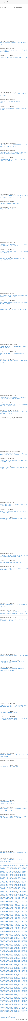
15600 (15, 915)
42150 (25, 1010)
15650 (19, 915)
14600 (1, 913)
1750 (7, 870)
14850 (19, 913)
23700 (22, 944)
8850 (1, 893)
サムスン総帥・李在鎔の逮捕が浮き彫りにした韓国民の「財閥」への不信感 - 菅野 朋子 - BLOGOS (13, 719)
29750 (25, 966)
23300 (22, 943)
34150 (25, 981)
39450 (5, 1001)
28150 (25, 960)
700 (3, 867)
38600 (1, 998)
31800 (1, 974)
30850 (19, 970)
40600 (1, 1006)
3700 (16, 875)
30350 (12, 968)
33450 (5, 980)
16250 (5, 918)
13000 (1, 907)
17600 (15, 923)
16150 (25, 917)
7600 (7, 888)
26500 (22, 954)
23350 (25, 943)
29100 (8, 964)
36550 (25, 990)
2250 (10, 871)
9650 (21, 894)
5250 (1, 881)
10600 (1, 898)
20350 (12, 933)
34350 (12, 983)
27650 (19, 958)
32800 (15, 977)
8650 (16, 891)
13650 (19, 908)
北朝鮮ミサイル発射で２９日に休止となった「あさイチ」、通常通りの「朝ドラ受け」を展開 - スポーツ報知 (13, 152)
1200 (1, 868)
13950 (12, 910)
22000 (15, 938)
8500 (7, 891)
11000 (1, 900)
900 (12, 867)
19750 (25, 930)
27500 (8, 958)
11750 (25, 901)
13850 (5, 910)
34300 (8, 983)
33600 (15, 980)
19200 (15, 928)
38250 (5, 997)
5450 (13, 881)
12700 (8, 905)
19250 (19, 928)
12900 (22, 905)
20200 (1, 933)
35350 (25, 986)
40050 (19, 1003)
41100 (8, 1007)
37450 (5, 994)
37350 (25, 993)
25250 (19, 950)
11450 (5, 901)
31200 (15, 971)
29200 (15, 964)
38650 (5, 998)
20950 (25, 934)
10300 (8, 897)
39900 (8, 1003)
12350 (12, 904)
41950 (12, 1010)
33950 (12, 981)
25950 (12, 953)
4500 (10, 878)
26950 (25, 956)
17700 (22, 923)
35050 (5, 986)
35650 (19, 987)
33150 (12, 978)
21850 (5, 938)
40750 (12, 1006)
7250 (13, 887)
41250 (19, 1007)
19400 (1, 930)
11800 (1, 903)
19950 (12, 931)
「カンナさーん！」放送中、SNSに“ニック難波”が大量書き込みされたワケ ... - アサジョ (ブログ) (14, 405)
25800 (1, 953)
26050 (19, 953)
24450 (19, 947)
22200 (1, 940)
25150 (12, 950)
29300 (22, 964)
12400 (15, 904)
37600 (15, 994)
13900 (8, 910)
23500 (8, 944)
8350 (24, 890)
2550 (1, 872)
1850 (13, 870)
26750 (12, 956)
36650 (5, 991)
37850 (5, 996)
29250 (19, 964)
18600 (1, 927)
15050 (5, 914)
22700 (8, 941)
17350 (25, 921)
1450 (16, 868)
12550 (25, 904)
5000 (13, 880)
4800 (1, 880)
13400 (1, 908)
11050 (5, 900)
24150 (25, 945)
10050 (19, 895)
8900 (4, 893)
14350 (12, 911)
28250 (5, 961)
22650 (5, 941)
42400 (15, 1011)
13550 (12, 908)
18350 (12, 925)
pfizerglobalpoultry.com (7, 2)
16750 (12, 920)
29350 (25, 964)
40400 (15, 1004)
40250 (5, 1004)
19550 (12, 930)
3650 (13, 875)
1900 (16, 870)
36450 (19, 990)
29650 (19, 966)
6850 (16, 885)
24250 (5, 947)
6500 (21, 884)
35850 (5, 988)
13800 (1, 910)
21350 (25, 935)
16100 (22, 917)
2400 (19, 871)
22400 (15, 940)
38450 (19, 997)
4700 (21, 878)
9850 (7, 895)
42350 (12, 1011)
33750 (25, 980)
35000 (1, 986)
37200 (15, 993)
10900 (22, 898)
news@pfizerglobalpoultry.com (8, 1017)
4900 (7, 880)
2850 (19, 872)
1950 (19, 870)
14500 (22, 911)
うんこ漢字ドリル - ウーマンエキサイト (9, 766)
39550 (12, 1001)
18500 (22, 925)
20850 (19, 934)
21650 (19, 937)
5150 (21, 880)
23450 (5, 944)
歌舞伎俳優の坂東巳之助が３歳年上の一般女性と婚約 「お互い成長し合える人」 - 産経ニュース (13, 669)
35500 (8, 987)
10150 (26, 895)
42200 (1, 1011)
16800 (15, 920)
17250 (19, 921)
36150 (25, 988)
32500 (22, 976)
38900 (22, 998)
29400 (1, 966)
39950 (12, 1003)
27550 (12, 958)
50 (1, 865)
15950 (12, 917)
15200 (15, 914)
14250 (5, 911)
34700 (8, 984)
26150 (25, 953)
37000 (1, 993)
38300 (8, 997)
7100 (4, 887)
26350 (12, 954)
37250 (19, 993)
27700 (22, 958)
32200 (1, 976)
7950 (1, 890)
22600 (1, 941)
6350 (13, 884)
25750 (25, 951)
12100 (22, 903)
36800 (15, 991)
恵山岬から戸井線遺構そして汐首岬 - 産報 (9, 203)
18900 (22, 927)
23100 (8, 943)
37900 (8, 996)
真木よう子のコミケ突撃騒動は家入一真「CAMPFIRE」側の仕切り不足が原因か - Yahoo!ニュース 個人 (13, 244)
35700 (22, 987)
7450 (24, 887)
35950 (12, 988)
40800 (15, 1006)
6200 (4, 884)
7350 (19, 887)
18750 (12, 927)
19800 (1, 931)
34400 (15, 983)
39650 (19, 1001)
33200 (15, 978)
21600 (15, 937)
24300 (8, 947)
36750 (12, 991)
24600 (1, 948)
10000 (16, 895)
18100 (22, 924)
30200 (1, 968)
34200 (1, 983)
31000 (1, 971)
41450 (5, 1008)
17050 (5, 921)
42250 (5, 1011)
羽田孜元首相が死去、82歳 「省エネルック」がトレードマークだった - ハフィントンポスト (14, 802)
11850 (5, 903)
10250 (5, 897)
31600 (15, 973)
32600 (1, 977)
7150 (7, 887)
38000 (15, 996)
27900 (8, 960)
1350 (10, 868)
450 (20, 865)
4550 (13, 878)
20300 (8, 933)
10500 (22, 897)
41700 (22, 1008)
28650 (5, 963)
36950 (25, 991)
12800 (15, 905)
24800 (15, 948)
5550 (19, 881)
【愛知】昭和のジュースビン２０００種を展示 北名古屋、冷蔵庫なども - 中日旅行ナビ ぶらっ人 (13, 145)
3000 (1, 874)
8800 (24, 891)
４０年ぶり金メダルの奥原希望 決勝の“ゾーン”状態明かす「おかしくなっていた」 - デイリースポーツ (13, 397)
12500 (22, 904)
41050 (5, 1007)
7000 (24, 885)
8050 (7, 890)
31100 (8, 971)
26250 (5, 954)
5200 (24, 880)
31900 (8, 974)
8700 (19, 891)
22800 (15, 941)
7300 (16, 887)
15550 (12, 915)
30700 (8, 970)
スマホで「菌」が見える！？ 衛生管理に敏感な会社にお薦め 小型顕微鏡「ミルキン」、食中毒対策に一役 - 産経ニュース (13, 612)
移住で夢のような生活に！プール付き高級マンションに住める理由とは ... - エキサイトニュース (13, 412)
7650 (10, 888)
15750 (25, 915)
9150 (19, 893)
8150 (13, 890)
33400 (1, 980)
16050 (19, 917)
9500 (13, 894)
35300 (22, 986)
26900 (22, 956)
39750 (25, 1001)
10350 (12, 897)
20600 (1, 934)
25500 (8, 951)
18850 (19, 927)
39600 (15, 1001)
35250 (19, 986)
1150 (26, 867)
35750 (25, 987)
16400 (15, 918)
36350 (12, 990)
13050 (5, 907)
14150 (25, 910)
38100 (22, 996)
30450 (19, 968)
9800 (4, 895)
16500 (22, 918)
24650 (5, 948)
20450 (19, 933)
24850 (19, 948)
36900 (22, 991)
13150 (12, 907)
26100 (22, 953)
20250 (5, 933)
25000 (1, 950)
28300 (8, 961)
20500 (22, 933)
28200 (1, 961)
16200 (1, 918)
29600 (15, 966)
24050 (19, 945)
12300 (8, 904)
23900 (8, 945)
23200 (15, 943)
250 (10, 865)
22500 (22, 940)
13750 (25, 908)
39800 (1, 1003)
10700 (8, 898)
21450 (5, 937)
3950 (4, 877)
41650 (19, 1008)
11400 (1, 901)
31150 (12, 971)
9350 (4, 894)
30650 (5, 970)
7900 (24, 888)
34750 (12, 984)
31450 (5, 973)
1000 (17, 867)
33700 (22, 980)
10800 (15, 898)
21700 (22, 937)
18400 (15, 925)
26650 (5, 956)
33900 (8, 981)
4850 (4, 880)
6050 (21, 883)
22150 (25, 938)
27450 (5, 958)
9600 (19, 894)
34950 (25, 984)
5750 (4, 883)
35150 (12, 986)
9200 (21, 893)
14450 (19, 911)
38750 (12, 998)
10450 (19, 897)
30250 (5, 968)
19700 (22, 930)
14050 (19, 910)
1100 (23, 867)
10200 (1, 897)
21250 (19, 935)
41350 (25, 1007)
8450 (4, 891)
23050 (5, 943)
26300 (8, 954)
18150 (25, 924)
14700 (8, 913)
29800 (1, 967)
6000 (19, 883)
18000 (15, 924)
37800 (1, 996)
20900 (22, 934)
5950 (16, 883)
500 (22, 865)
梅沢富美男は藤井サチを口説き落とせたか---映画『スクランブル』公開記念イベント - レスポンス (13, 519)
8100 (10, 890)
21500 (8, 937)
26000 (15, 953)
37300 (22, 993)
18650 (5, 927)
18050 (19, 924)
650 (1, 867)
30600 (1, 970)
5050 (16, 880)
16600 (1, 920)
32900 (22, 977)
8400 (1, 891)
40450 (19, 1004)
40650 (5, 1006)
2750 (13, 872)
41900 (8, 1010)
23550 (12, 944)
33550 (12, 980)
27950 (12, 960)
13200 (15, 907)
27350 (25, 957)
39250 (19, 1000)
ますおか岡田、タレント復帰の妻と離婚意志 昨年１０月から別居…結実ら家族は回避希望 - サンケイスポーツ (13, 816)
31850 (5, 974)
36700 (8, 991)
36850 (19, 991)
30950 (25, 970)
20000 (15, 931)
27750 (25, 958)
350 (15, 865)
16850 (19, 920)
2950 (24, 872)
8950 (7, 893)
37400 (1, 994)
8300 (21, 890)
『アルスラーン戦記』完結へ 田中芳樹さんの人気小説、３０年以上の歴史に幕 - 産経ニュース (13, 662)
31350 (25, 971)
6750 (10, 885)
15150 (12, 914)
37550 (12, 994)
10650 (5, 898)
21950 (12, 938)
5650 (24, 881)
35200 (15, 986)
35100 (8, 986)
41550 (12, 1008)
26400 (15, 954)
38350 (12, 997)
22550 (25, 940)
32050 (19, 974)
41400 (1, 1008)
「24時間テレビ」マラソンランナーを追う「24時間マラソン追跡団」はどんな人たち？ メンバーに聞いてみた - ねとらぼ (13, 453)
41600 (15, 1008)
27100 (8, 957)
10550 (25, 897)
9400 (7, 894)
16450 (19, 918)
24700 (8, 948)
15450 (5, 915)
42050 (19, 1010)
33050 (5, 978)
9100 (16, 893)
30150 (25, 967)
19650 (19, 930)
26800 (15, 956)
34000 (15, 981)
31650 (19, 973)
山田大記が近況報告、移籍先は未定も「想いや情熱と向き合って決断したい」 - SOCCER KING (13, 295)
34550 (25, 983)
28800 (15, 963)
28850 (19, 963)
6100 (24, 883)
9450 (10, 894)
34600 (1, 984)
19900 (8, 931)
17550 (12, 923)
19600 (15, 930)
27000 (1, 957)
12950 (25, 905)
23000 (1, 943)
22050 (19, 938)
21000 (1, 935)
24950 (25, 948)
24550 (25, 947)
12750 (12, 905)
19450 (5, 930)
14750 (12, 913)
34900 (22, 984)
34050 (19, 981)
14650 (5, 913)
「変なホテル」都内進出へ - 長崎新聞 (8, 712)
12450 (19, 904)
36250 (5, 990)
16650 (5, 920)
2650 (7, 872)
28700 (8, 963)
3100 (7, 874)
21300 (22, 935)
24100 (22, 945)
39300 (22, 1000)
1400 (13, 868)
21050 (5, 935)
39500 (8, 1001)
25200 (15, 950)
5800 (7, 883)
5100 (19, 880)
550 (24, 865)
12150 (25, 903)
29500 (8, 966)
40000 (15, 1003)
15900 (8, 917)
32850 (19, 977)
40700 (8, 1006)
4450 (7, 878)
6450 (19, 884)
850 (10, 867)
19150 (12, 928)
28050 (19, 960)
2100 (1, 871)
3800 (21, 875)
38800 (15, 998)
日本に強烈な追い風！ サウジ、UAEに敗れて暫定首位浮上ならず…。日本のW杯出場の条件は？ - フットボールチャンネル (14, 259)
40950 (25, 1006)
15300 (22, 914)
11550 (12, 901)
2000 (21, 870)
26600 (1, 956)
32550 (25, 976)
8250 (19, 890)
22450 (19, 940)
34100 (22, 981)
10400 (15, 897)
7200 (10, 887)
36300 (8, 990)
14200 (1, 911)
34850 (19, 984)
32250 (5, 976)
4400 (4, 878)
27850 (5, 960)
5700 (1, 883)
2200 (7, 871)
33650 (19, 980)
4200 (19, 877)
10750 (12, 898)
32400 (15, 976)
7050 (1, 887)
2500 (24, 871)
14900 (22, 913)
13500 (8, 908)
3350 (21, 874)
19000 (1, 928)
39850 (5, 1003)
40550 (25, 1004)
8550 (10, 891)
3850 (24, 875)
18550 (25, 925)
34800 (15, 984)
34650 (5, 984)
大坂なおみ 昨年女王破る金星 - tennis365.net (10, 209)
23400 (1, 944)
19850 (5, 931)
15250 (19, 914)
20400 (15, 933)
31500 (8, 973)
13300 (22, 907)
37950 (12, 996)
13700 (22, 908)
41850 (5, 1010)
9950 (13, 895)
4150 (16, 877)
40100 (22, 1003)
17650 (19, 923)
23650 (19, 944)
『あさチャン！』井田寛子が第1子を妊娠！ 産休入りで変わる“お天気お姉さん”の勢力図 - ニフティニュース (14, 196)
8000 (4, 890)
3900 (1, 877)
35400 (1, 987)
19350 (25, 928)
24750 (12, 948)
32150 (25, 974)
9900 (10, 895)
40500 (22, 1004)
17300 (22, 921)
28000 (15, 960)
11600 (15, 901)
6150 (1, 884)
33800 (1, 981)
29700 (22, 966)
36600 (1, 991)
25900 (8, 953)
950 (15, 867)
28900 (22, 963)
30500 (22, 968)
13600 (15, 908)
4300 (24, 877)
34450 (19, 983)
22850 (19, 941)
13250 (19, 907)
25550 (12, 951)
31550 (12, 973)
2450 (21, 871)
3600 (10, 875)
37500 (8, 994)
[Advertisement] (14, 25)
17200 (15, 921)
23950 (12, 945)
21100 (8, 935)
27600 (15, 958)
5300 (4, 881)
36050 (19, 988)
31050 (5, 971)
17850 (5, 924)
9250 (24, 893)
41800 (1, 1010)
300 (13, 865)
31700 (22, 973)
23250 (19, 943)
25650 (19, 951)
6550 (24, 884)
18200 (1, 925)
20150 (25, 931)
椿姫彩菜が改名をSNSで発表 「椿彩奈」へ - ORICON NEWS (14, 655)
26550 (25, 954)
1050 (20, 867)
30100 (22, 967)
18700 (8, 927)
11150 (12, 900)
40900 (22, 1006)
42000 (15, 1010)
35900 (8, 988)
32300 (8, 976)
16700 (8, 920)
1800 (10, 870)
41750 (25, 1008)
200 (8, 865)
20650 (5, 934)
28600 (1, 963)
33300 (22, 978)
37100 (8, 993)
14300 (8, 911)
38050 (19, 996)
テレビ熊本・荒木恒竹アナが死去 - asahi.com (10, 562)
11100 (8, 900)
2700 (10, 872)
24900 (22, 948)
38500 (22, 997)
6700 (7, 885)
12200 (1, 904)
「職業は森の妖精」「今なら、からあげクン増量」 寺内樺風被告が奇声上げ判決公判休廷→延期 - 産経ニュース (13, 706)
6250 (7, 884)
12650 (5, 905)
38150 (25, 996)
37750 (25, 994)
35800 (1, 988)
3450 (1, 875)
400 (17, 865)
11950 (12, 903)
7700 (13, 888)
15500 (8, 915)
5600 (21, 881)
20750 (12, 934)
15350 (25, 914)
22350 (12, 940)
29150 (12, 964)
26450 (19, 954)
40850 (19, 1006)
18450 (19, 925)
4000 (7, 877)
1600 (24, 868)
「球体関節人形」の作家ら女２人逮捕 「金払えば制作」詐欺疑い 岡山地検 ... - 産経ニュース (13, 460)
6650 (4, 885)
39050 (5, 1000)
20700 (8, 934)
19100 (8, 928)
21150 (12, 935)
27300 (22, 957)
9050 (13, 893)
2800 (16, 872)
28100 (22, 960)
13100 (8, 907)
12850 (19, 905)
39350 (25, 1000)
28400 (15, 961)
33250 (19, 978)
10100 (23, 895)
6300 (10, 884)
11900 (8, 903)
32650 (5, 977)
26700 (8, 956)
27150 (12, 957)
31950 (12, 974)
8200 (16, 890)
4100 (13, 877)
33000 (1, 978)
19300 (22, 928)
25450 (5, 951)
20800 (15, 934)
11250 (19, 900)
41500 (8, 1008)
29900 (8, 967)
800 (8, 867)
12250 (5, 904)
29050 (5, 964)
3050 (4, 874)
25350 (25, 950)
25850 (5, 953)
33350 (25, 978)
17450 (5, 923)
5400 (10, 881)
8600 (13, 891)
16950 (25, 920)
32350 (12, 976)
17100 (8, 921)
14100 (22, 910)
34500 (22, 983)
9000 (10, 893)
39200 (15, 1000)
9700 (24, 894)
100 (4, 865)
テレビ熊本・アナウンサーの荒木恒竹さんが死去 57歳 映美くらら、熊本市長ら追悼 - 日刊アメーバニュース (14, 555)
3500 (4, 875)
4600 (16, 878)
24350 (12, 947)
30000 (15, 967)
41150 (12, 1007)
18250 (5, 925)
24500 (22, 947)
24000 (15, 945)
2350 (16, 871)
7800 (19, 888)
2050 (24, 870)
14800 (15, 913)
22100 (22, 938)
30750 (12, 970)
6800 (13, 885)
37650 (19, 994)
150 (6, 865)
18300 (8, 925)
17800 (1, 924)
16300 (8, 918)
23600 (15, 944)
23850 (5, 945)
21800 (1, 938)
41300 (22, 1007)
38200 (1, 997)
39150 (12, 1000)
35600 (15, 987)
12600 (1, 905)
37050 (5, 993)
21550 (12, 937)
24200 (1, 947)
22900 (22, 941)
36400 (15, 990)
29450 (5, 966)
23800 (1, 945)
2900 (21, 872)
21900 (8, 938)
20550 (25, 933)
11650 (19, 901)
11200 (15, 900)
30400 (15, 968)
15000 (1, 914)
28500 (22, 961)
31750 (25, 973)
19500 (8, 930)
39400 (1, 1001)
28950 (25, 963)
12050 (19, 903)
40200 (1, 1004)
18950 (25, 927)
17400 (1, 923)
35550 (12, 987)
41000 (1, 1007)
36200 (1, 990)
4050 (10, 877)
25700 (22, 951)
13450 (5, 908)
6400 (16, 884)
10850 (19, 898)
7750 (16, 888)
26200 (1, 954)
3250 (16, 874)
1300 (7, 868)
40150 (25, 1003)
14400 (15, 911)
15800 (1, 917)
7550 (4, 888)
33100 (8, 978)
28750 (12, 963)
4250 (21, 877)
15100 (8, 914)
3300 (19, 874)
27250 (19, 957)
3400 (24, 874)
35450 (5, 987)
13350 (25, 907)
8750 (21, 891)
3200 (13, 874)
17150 (12, 921)
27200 (15, 957)
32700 (8, 977)
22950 (25, 941)
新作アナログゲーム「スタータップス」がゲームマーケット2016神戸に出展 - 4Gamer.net (13, 468)
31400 (1, 973)
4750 (24, 878)
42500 (22, 1011)
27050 (5, 957)
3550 (7, 875)
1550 (21, 868)
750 (6, 867)
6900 (19, 885)
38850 (19, 998)
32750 (12, 977)
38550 (25, 997)
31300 (22, 971)
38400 (15, 997)
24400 (15, 947)
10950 (25, 898)
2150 (4, 871)
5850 (10, 883)
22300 (8, 940)
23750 (25, 944)
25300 (22, 950)
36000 (15, 988)
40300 (8, 1004)
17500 (8, 923)
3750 (19, 875)
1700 (4, 870)
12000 (15, 903)
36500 (22, 990)
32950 (25, 977)
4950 (10, 880)
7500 (1, 888)
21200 (15, 935)
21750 (25, 937)
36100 (22, 988)
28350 (12, 961)
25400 (1, 951)
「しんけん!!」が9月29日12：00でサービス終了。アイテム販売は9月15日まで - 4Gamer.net (14, 568)
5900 (13, 883)
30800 (15, 970)
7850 (21, 888)
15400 (1, 915)
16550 (25, 918)
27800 (1, 960)
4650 (19, 878)
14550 (25, 911)
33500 (8, 980)
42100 (22, 1010)
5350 (7, 881)
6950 (21, 885)
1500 (19, 868)
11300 (22, 900)
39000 (1, 1000)
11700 (22, 901)
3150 (10, 874)
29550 (12, 966)
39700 (22, 1001)
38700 (8, 998)
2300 (13, 871)
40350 (12, 1004)
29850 (5, 967)
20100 (22, 931)
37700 (22, 994)
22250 (5, 940)
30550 (25, 968)
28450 (19, 961)
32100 (22, 974)
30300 (8, 968)
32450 (19, 976)
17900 (8, 924)
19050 (5, 928)
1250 (4, 868)
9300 (1, 894)
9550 (16, 894)
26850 (19, 956)
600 (27, 865)
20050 (19, 931)
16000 (15, 917)
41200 (15, 1007)
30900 (22, 970)
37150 (12, 993)
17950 (12, 924)
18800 (15, 927)
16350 (12, 918)
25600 (15, 951)
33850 (5, 981)
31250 (19, 971)
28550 (25, 961)
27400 (1, 958)
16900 (22, 920)
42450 (19, 1011)
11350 (25, 900)
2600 (4, 872)
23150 (12, 943)
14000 (15, 910)
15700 (22, 915)
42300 (8, 1011)
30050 (19, 967)
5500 (16, 881)
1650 (1, 870)
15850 (5, 917)
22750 (12, 941)
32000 (15, 974)
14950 (25, 913)
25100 (8, 950)
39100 (8, 1000)
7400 (21, 887)
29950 (12, 967)
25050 (5, 950)
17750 (25, 923)
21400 (1, 937)
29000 (1, 964)
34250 (5, 983)
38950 (25, 998)
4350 (1, 878)
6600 (1, 885)
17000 (1, 921)
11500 (8, 901)
